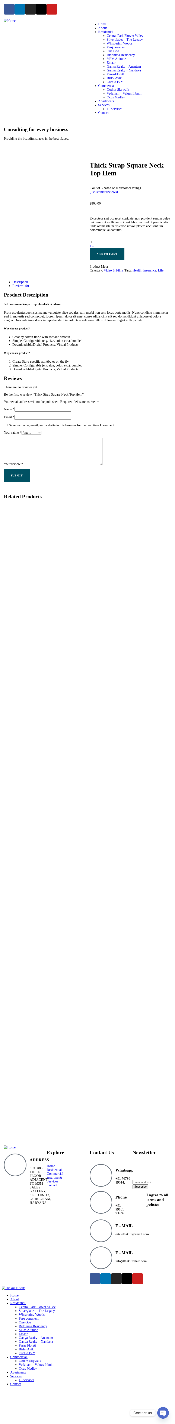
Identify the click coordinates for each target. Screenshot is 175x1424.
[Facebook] (9, 9)
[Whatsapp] (101, 1175)
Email (9, 417)
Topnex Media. (29, 1279)
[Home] (10, 20)
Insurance (149, 270)
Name (9, 409)
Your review (13, 464)
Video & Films (114, 270)
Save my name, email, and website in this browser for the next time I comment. (62, 425)
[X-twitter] (41, 9)
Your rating (13, 432)
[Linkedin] (20, 9)
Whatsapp (124, 1170)
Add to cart (107, 254)
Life (160, 270)
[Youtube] (52, 9)
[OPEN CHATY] (163, 1413)
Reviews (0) (20, 286)
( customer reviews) (104, 192)
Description (20, 282)
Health (137, 270)
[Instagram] (30, 9)
